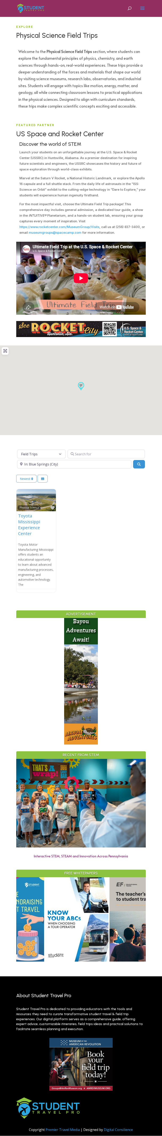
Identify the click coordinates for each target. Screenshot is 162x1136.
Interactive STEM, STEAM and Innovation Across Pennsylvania (81, 856)
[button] (81, 386)
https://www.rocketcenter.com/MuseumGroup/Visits (59, 227)
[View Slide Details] (49, 919)
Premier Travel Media (63, 1129)
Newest (25, 479)
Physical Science (29, 507)
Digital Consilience (118, 1129)
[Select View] (43, 479)
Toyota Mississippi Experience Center (29, 524)
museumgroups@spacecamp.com (55, 233)
